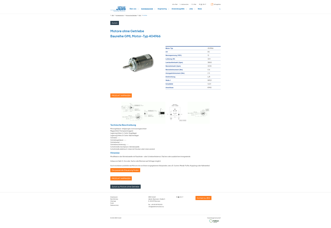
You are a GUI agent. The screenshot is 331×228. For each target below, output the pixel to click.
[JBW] (118, 9)
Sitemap (113, 201)
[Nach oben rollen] (327, 224)
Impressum (114, 197)
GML (140, 15)
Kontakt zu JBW (203, 198)
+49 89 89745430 (156, 204)
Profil (112, 203)
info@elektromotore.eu (156, 206)
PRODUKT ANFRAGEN (121, 95)
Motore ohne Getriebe (131, 15)
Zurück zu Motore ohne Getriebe (125, 186)
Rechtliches (114, 199)
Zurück (115, 23)
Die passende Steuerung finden (125, 170)
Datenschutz (114, 205)
